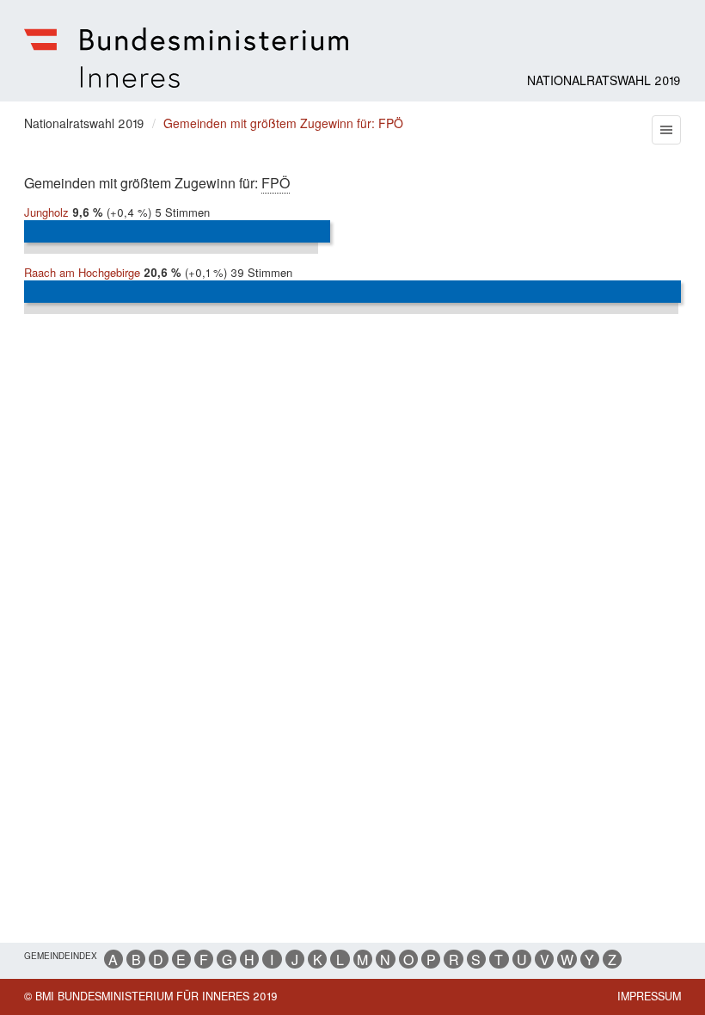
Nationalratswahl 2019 (604, 80)
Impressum (649, 996)
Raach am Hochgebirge (82, 272)
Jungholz (46, 212)
